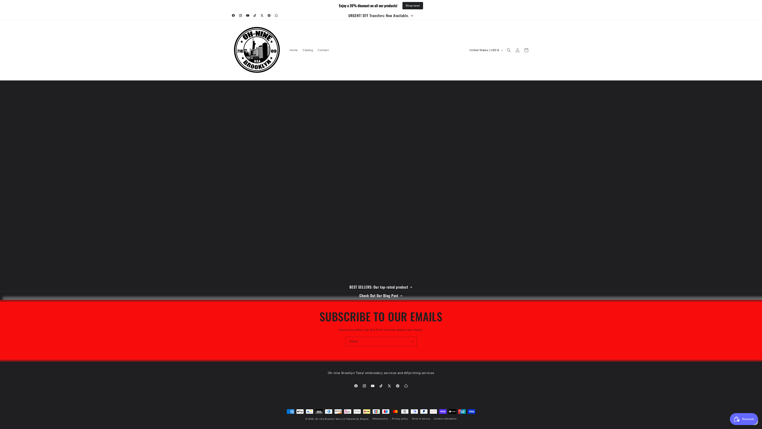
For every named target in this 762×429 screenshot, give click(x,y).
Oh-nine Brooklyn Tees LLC (330, 419)
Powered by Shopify (357, 419)
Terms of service (421, 418)
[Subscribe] (412, 341)
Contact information (445, 418)
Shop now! (413, 5)
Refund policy (380, 418)
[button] (508, 50)
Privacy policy (400, 418)
